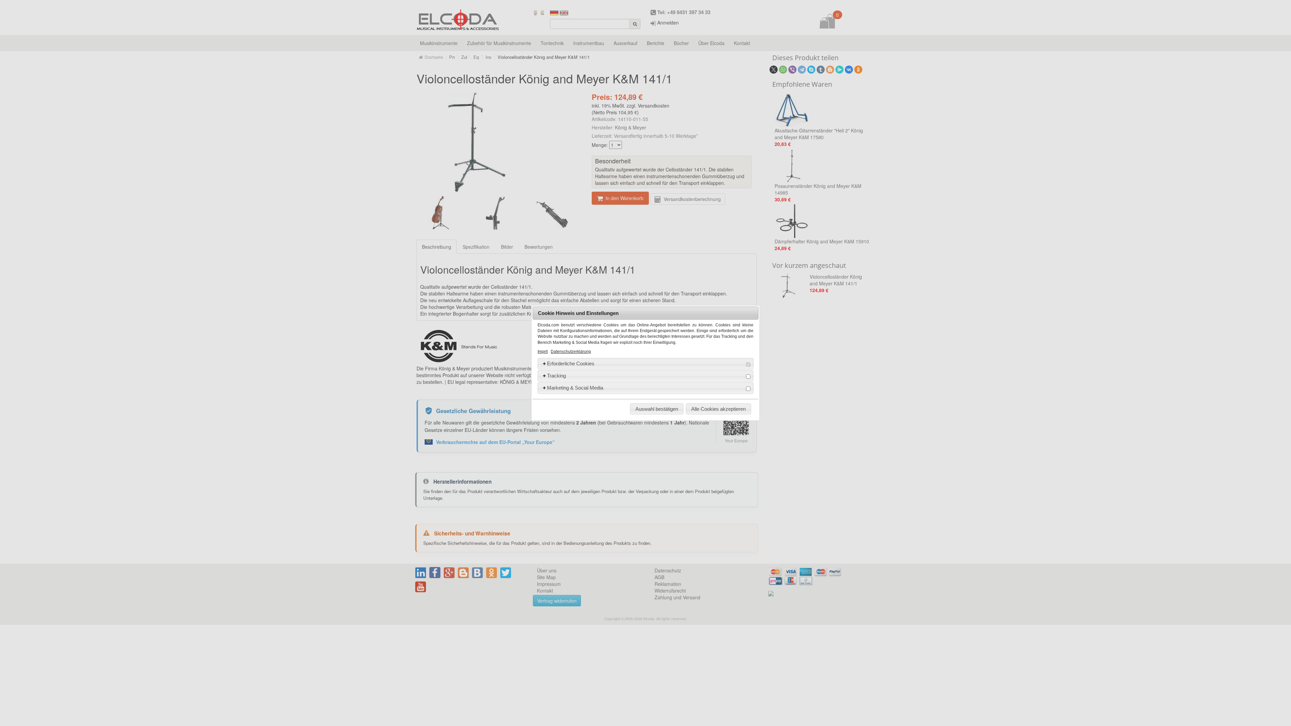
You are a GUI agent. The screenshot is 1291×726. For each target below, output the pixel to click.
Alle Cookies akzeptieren (718, 409)
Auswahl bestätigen (656, 409)
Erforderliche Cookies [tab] (570, 363)
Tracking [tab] (556, 375)
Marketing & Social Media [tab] (575, 388)
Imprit (543, 351)
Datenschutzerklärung (571, 351)
